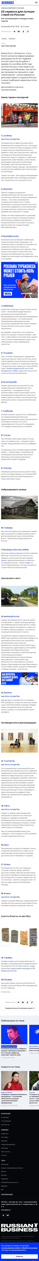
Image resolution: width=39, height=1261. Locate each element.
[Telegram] (3, 1215)
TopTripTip (9, 761)
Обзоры (4, 1148)
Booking (7, 550)
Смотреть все (7, 1194)
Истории (4, 1137)
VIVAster (7, 468)
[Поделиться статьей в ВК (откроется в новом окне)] (19, 31)
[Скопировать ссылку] (28, 31)
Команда (5, 1117)
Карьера (4, 1179)
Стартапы (12, 38)
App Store (5, 139)
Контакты (5, 1124)
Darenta (8, 693)
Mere (6, 845)
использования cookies (11, 1248)
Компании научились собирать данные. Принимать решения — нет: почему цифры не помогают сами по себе (14, 1052)
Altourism (7, 189)
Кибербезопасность (9, 1182)
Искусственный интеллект (12, 1168)
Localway (7, 136)
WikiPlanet (8, 306)
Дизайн (4, 1186)
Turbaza (8, 528)
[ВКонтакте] (8, 1215)
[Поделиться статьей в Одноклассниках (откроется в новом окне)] (23, 31)
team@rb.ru (6, 1210)
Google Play (15, 139)
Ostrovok (16, 550)
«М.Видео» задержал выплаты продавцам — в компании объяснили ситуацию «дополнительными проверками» (14, 1099)
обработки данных (30, 1248)
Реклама (4, 1164)
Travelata (8, 353)
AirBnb (25, 550)
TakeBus (8, 958)
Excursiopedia (10, 382)
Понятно (19, 1256)
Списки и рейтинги (9, 8)
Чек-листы (5, 1151)
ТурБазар (8, 411)
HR (2, 1189)
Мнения (4, 1141)
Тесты (3, 1155)
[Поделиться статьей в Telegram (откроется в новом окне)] (14, 31)
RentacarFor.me (11, 616)
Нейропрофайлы (8, 1144)
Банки (3, 1171)
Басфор (8, 980)
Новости (4, 1133)
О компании (6, 1121)
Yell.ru (7, 806)
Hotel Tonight (25, 563)
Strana (7, 864)
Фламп (7, 893)
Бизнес (4, 1175)
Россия (21, 8)
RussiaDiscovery (11, 236)
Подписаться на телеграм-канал (19, 1008)
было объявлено (16, 53)
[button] (36, 2)
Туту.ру (7, 435)
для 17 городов (19, 459)
